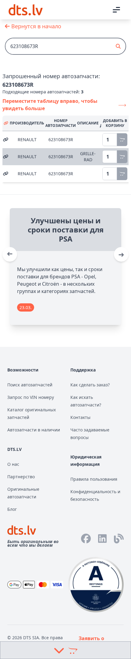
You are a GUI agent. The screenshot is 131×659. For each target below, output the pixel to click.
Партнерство (21, 476)
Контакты (80, 417)
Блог (12, 509)
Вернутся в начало (35, 26)
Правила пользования (93, 479)
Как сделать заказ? (90, 385)
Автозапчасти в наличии (33, 430)
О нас (13, 464)
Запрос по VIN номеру (30, 397)
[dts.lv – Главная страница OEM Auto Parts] (25, 9)
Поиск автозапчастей (29, 385)
